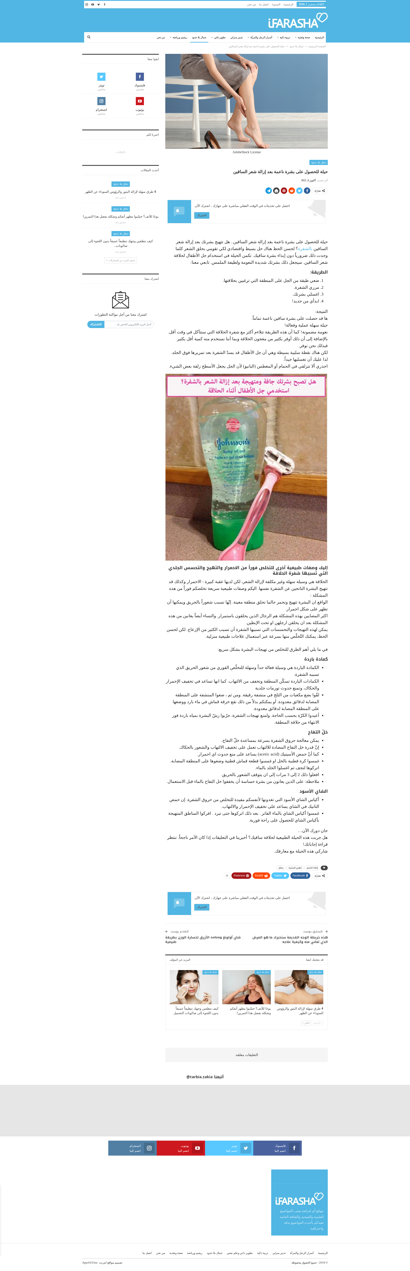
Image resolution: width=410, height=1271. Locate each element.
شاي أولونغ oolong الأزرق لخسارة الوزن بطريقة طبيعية (203, 939)
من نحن (251, 4)
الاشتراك (201, 215)
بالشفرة (305, 248)
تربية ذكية (285, 37)
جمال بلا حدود (199, 37)
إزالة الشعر (312, 868)
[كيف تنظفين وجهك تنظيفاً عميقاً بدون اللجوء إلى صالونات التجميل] (194, 987)
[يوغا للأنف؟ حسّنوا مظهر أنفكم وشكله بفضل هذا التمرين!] (246, 987)
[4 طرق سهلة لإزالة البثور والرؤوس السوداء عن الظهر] (299, 987)
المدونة (276, 4)
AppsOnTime (90, 1262)
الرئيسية (288, 4)
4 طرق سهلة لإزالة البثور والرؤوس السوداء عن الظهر (120, 192)
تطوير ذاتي (220, 37)
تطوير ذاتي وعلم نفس (240, 1253)
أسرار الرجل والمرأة (261, 37)
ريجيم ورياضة (180, 37)
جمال (281, 868)
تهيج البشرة (295, 868)
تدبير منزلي (236, 37)
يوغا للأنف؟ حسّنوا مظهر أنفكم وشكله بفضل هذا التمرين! (120, 216)
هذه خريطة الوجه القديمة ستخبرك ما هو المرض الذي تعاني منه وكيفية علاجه (290, 939)
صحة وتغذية (304, 37)
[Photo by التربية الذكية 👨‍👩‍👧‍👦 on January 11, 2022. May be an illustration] (384, 1110)
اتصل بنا (264, 4)
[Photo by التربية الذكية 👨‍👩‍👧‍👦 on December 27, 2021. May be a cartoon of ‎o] (76, 1110)
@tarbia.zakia (199, 1077)
